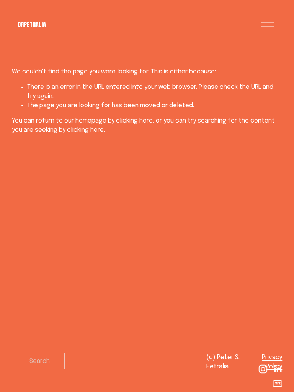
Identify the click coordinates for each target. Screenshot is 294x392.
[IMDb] (277, 383)
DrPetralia (32, 24)
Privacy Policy (272, 362)
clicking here (134, 121)
